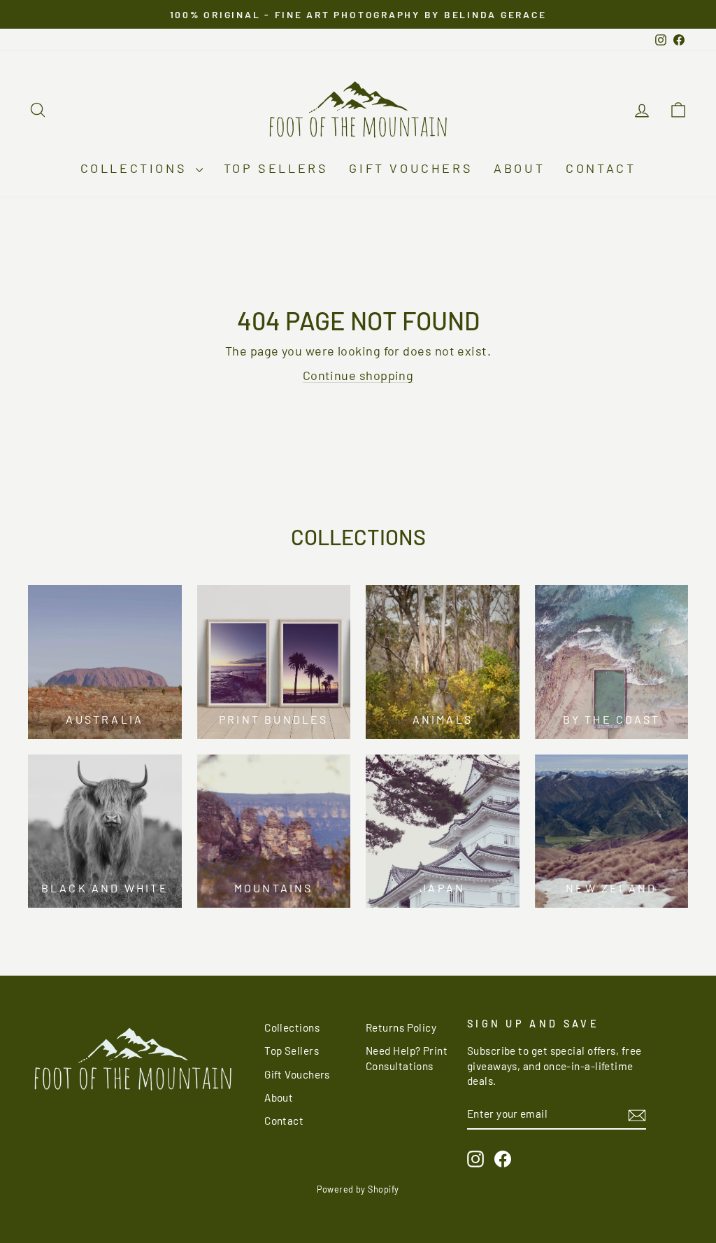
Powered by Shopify (358, 1189)
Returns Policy (401, 1027)
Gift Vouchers (411, 168)
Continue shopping (358, 375)
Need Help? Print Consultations (407, 1058)
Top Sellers (276, 168)
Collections (136, 168)
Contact (601, 168)
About (519, 168)
